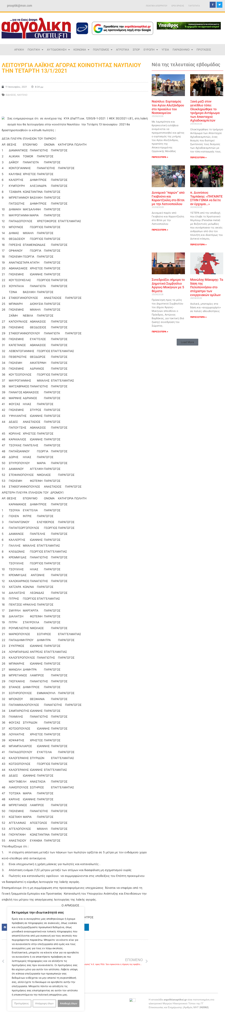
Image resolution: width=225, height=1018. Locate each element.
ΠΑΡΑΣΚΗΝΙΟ (181, 49)
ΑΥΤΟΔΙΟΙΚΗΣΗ (56, 49)
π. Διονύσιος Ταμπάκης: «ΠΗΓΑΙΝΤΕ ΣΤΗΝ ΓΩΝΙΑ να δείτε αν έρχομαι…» (206, 198)
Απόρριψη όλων (44, 1003)
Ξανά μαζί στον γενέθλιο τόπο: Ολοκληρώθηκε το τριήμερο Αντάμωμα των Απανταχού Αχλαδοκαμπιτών (205, 111)
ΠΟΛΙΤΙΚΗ (34, 49)
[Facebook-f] (213, 5)
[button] (187, 342)
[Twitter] (220, 5)
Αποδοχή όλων (68, 1003)
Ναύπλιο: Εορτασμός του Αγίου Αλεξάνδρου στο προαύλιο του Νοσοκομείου (168, 107)
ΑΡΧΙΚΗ (19, 49)
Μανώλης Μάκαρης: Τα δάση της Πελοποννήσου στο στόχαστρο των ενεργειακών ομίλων (206, 287)
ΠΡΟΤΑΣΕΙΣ (204, 49)
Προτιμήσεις (21, 1003)
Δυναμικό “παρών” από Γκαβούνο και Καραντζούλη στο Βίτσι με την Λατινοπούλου (168, 198)
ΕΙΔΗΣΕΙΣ (11, 94)
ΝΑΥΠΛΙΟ (22, 94)
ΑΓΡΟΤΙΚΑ (122, 49)
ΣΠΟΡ (136, 49)
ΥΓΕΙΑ (165, 49)
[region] (45, 959)
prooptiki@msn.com (19, 5)
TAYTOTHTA (194, 5)
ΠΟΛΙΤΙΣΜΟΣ (101, 49)
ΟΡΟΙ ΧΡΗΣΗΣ (177, 5)
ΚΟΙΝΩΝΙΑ (79, 49)
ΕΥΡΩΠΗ (149, 49)
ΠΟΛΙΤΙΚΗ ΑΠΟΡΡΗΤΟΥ (156, 5)
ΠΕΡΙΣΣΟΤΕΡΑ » (160, 157)
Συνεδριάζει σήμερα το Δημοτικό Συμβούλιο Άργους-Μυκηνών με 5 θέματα (168, 285)
